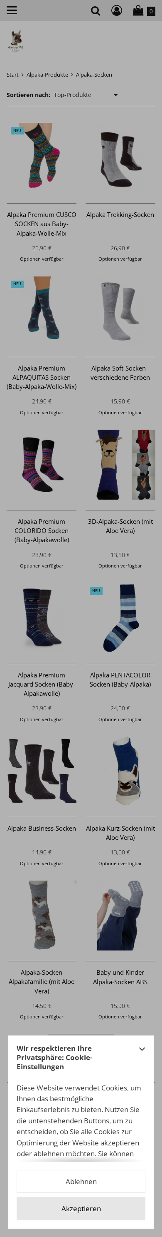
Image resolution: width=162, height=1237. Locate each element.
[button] (142, 1060)
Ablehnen (81, 1181)
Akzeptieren (81, 1208)
